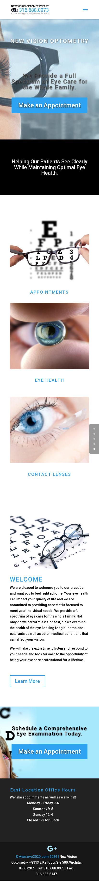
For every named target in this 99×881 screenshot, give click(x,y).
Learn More (27, 681)
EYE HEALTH (49, 380)
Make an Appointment (49, 105)
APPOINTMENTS (49, 292)
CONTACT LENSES (49, 474)
